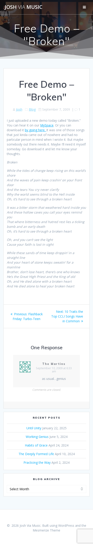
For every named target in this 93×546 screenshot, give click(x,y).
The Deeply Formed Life (36, 454)
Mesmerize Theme (46, 530)
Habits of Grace (36, 445)
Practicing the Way (37, 462)
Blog (32, 109)
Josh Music (23, 7)
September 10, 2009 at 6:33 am (54, 369)
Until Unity (33, 428)
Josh (19, 109)
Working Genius (37, 436)
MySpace (46, 125)
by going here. (35, 130)
